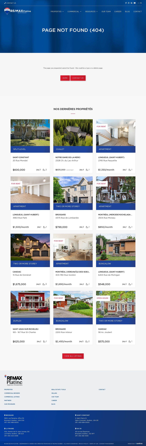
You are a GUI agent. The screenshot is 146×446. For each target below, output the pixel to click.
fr (141, 3)
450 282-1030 (83, 436)
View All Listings (72, 356)
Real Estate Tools (59, 389)
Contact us (77, 78)
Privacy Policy (83, 443)
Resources (90, 11)
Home (65, 78)
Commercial (73, 11)
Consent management (106, 443)
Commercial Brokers (12, 393)
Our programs (9, 404)
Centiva (139, 443)
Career (117, 11)
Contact (137, 11)
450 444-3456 (12, 436)
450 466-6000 (13, 422)
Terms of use (93, 443)
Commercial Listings (12, 397)
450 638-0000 (83, 422)
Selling (54, 393)
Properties (56, 11)
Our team (106, 11)
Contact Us (11, 3)
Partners (7, 400)
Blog (127, 11)
